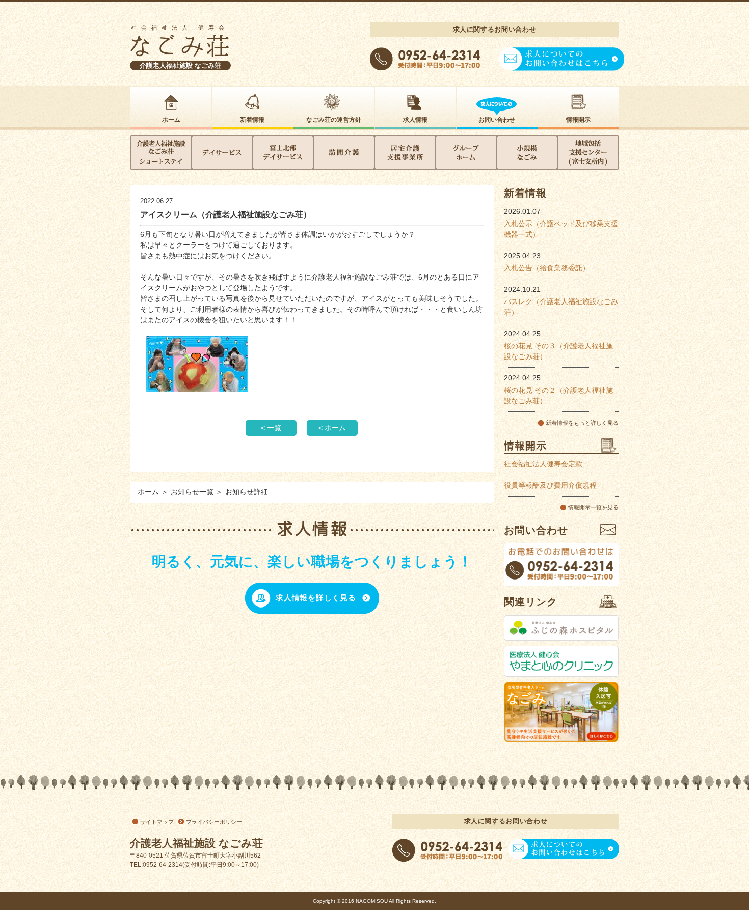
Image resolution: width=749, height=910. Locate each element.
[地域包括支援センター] (588, 152)
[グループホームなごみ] (466, 152)
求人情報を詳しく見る (316, 598)
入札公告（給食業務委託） (547, 268)
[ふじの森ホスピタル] (561, 628)
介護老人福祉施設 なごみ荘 (180, 65)
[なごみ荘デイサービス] (222, 152)
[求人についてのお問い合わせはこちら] (561, 71)
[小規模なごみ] (527, 152)
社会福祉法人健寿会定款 (543, 464)
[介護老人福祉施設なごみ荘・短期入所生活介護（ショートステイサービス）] (161, 152)
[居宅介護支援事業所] (405, 152)
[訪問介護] (343, 152)
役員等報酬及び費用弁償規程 (550, 485)
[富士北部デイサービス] (283, 152)
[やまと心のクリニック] (561, 661)
